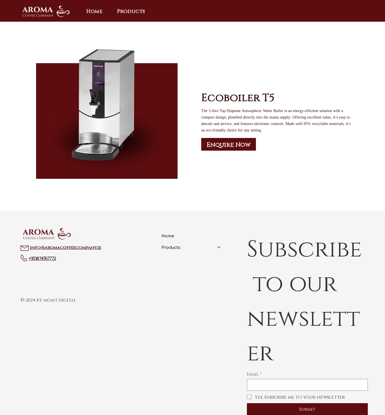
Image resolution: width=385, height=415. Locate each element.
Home (167, 235)
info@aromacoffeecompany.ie (65, 247)
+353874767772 (42, 258)
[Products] (219, 247)
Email (254, 374)
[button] (131, 11)
